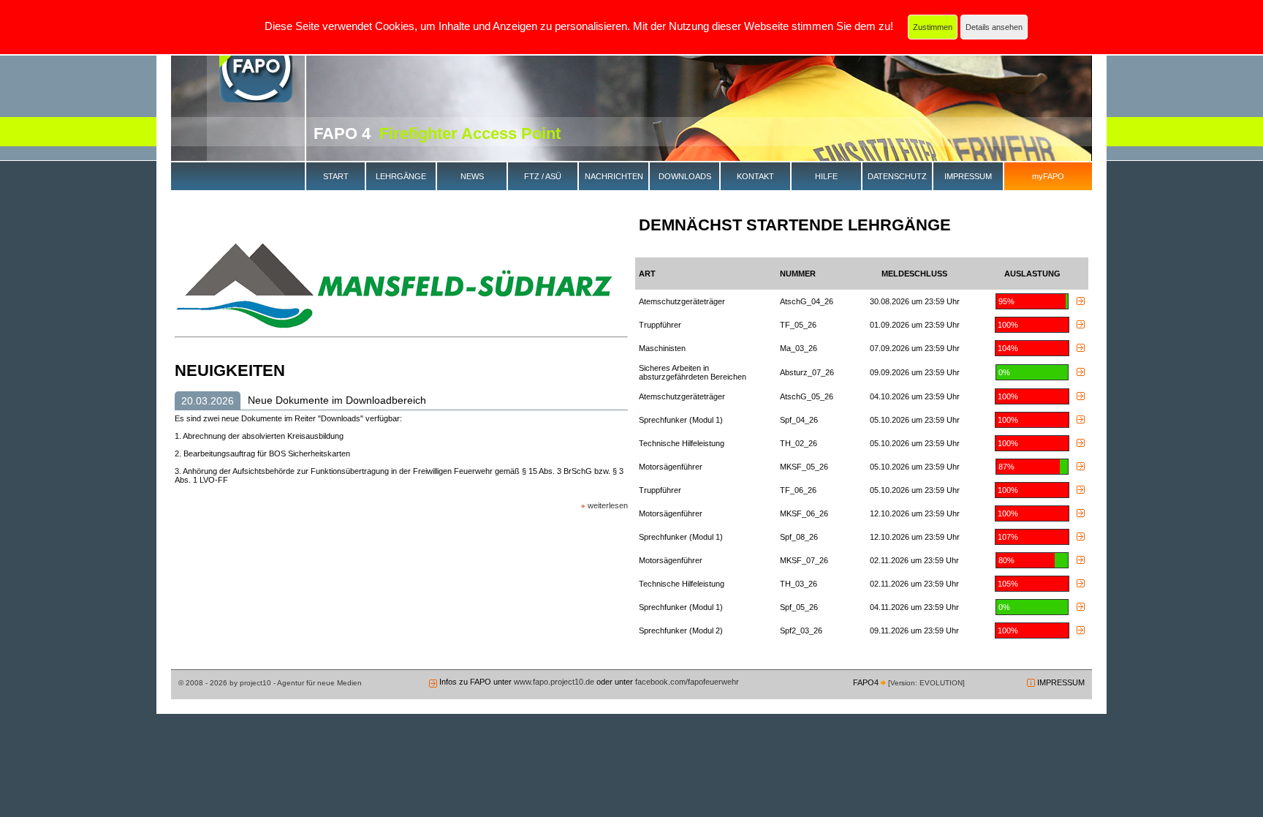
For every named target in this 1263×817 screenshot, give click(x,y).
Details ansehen (994, 27)
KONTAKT (755, 176)
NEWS (472, 176)
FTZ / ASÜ (542, 176)
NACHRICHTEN (614, 176)
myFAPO (1048, 176)
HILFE (826, 176)
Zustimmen (932, 27)
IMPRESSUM (968, 176)
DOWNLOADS (685, 176)
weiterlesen (608, 505)
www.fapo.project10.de (554, 681)
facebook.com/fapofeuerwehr (686, 681)
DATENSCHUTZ (897, 176)
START (336, 176)
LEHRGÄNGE (401, 176)
